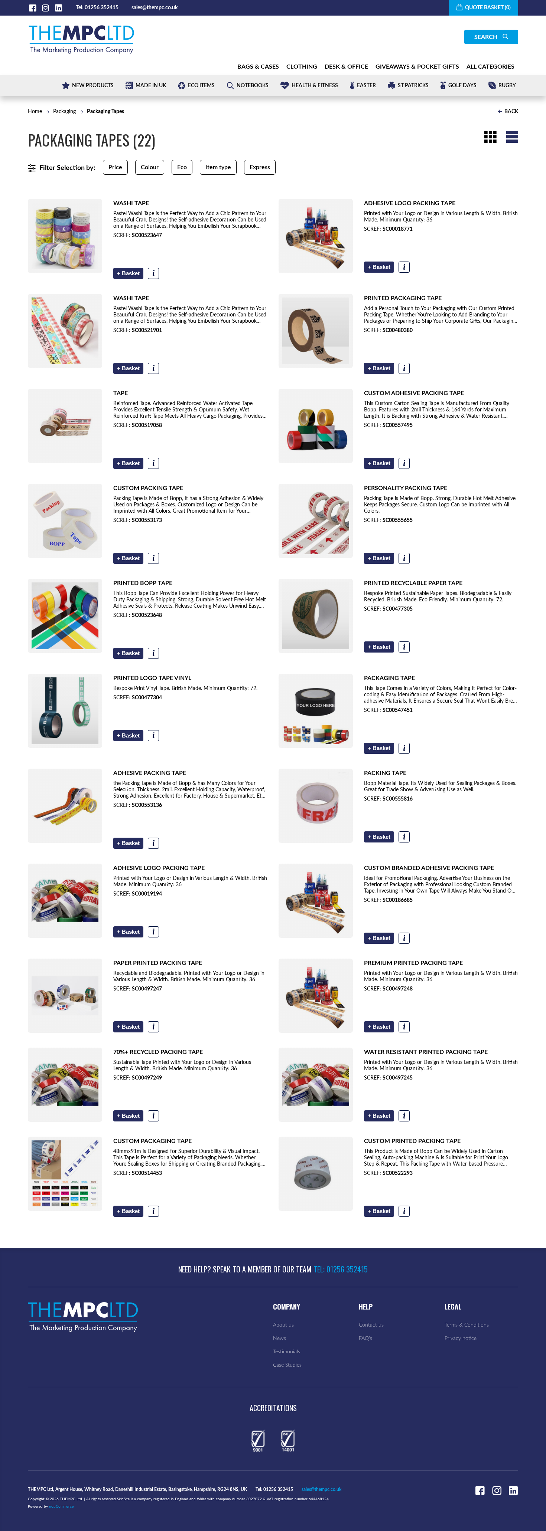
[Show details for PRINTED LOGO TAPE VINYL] (65, 711)
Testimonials (286, 1351)
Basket (128, 273)
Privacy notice (461, 1338)
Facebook (32, 8)
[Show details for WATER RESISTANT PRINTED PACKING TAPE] (316, 1085)
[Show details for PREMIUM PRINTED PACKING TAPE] (316, 996)
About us (283, 1325)
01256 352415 (101, 7)
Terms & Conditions (467, 1325)
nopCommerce (61, 1506)
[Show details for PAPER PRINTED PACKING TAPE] (65, 996)
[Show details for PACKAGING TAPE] (316, 711)
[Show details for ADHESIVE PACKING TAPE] (65, 806)
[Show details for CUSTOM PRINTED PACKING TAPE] (316, 1174)
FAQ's (365, 1338)
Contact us (371, 1325)
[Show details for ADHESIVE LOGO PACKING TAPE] (316, 236)
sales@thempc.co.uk (154, 7)
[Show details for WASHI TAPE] (65, 236)
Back (510, 111)
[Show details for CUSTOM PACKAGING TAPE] (65, 1174)
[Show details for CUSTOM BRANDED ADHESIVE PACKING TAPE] (316, 901)
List (512, 137)
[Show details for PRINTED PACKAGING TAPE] (316, 331)
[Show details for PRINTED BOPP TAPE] (65, 616)
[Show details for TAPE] (65, 426)
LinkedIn (58, 8)
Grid (490, 137)
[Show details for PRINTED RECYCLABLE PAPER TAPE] (316, 616)
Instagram (45, 8)
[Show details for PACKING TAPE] (316, 806)
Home (35, 111)
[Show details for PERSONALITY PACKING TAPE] (316, 521)
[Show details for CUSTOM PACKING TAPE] (65, 521)
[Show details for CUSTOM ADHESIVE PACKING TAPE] (316, 426)
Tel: (80, 7)
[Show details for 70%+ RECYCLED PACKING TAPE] (65, 1085)
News (279, 1338)
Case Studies (287, 1365)
